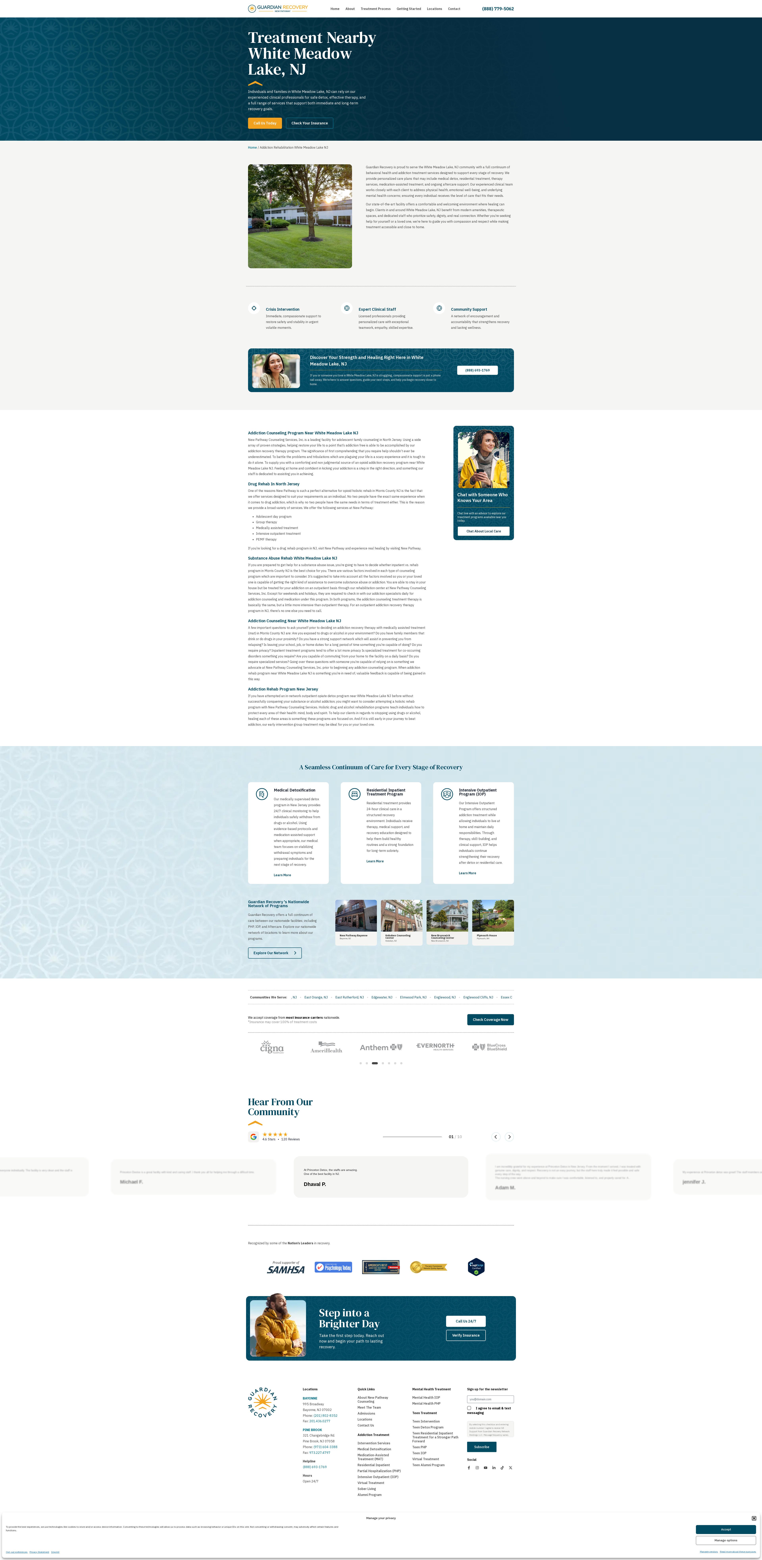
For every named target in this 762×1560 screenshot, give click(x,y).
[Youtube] (485, 1468)
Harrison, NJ (462, 997)
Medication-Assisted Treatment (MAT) (373, 1457)
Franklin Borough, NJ (375, 997)
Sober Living (367, 1489)
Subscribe (481, 1447)
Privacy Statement (39, 1551)
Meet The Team (369, 1407)
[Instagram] (477, 1468)
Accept (726, 1529)
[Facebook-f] (469, 1468)
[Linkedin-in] (494, 1468)
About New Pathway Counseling (373, 1399)
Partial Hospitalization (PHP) (379, 1471)
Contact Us (366, 1425)
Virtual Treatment (371, 1483)
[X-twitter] (510, 1468)
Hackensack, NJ (433, 997)
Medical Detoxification (374, 1449)
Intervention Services (374, 1443)
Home (252, 147)
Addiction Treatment (373, 1435)
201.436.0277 (319, 1421)
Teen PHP (419, 1447)
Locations (310, 1389)
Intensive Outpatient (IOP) (378, 1477)
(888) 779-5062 (498, 9)
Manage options (726, 1540)
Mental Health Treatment (431, 1389)
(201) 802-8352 (325, 1416)
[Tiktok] (502, 1468)
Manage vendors (709, 1551)
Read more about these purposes (738, 1551)
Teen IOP (419, 1453)
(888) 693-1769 (315, 1467)
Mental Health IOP (426, 1397)
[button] (754, 1518)
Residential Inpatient (374, 1465)
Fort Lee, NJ (343, 997)
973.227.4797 (319, 1453)
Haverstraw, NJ (489, 997)
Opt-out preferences (17, 1551)
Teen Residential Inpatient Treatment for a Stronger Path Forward (435, 1437)
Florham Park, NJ (314, 997)
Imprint (55, 1551)
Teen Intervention (426, 1421)
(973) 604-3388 (326, 1447)
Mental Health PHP (426, 1403)
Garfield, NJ (406, 997)
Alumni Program (370, 1495)
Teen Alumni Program (428, 1465)
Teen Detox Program (428, 1427)
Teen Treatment (424, 1413)
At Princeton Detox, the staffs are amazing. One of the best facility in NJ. (331, 1171)
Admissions (366, 1413)
